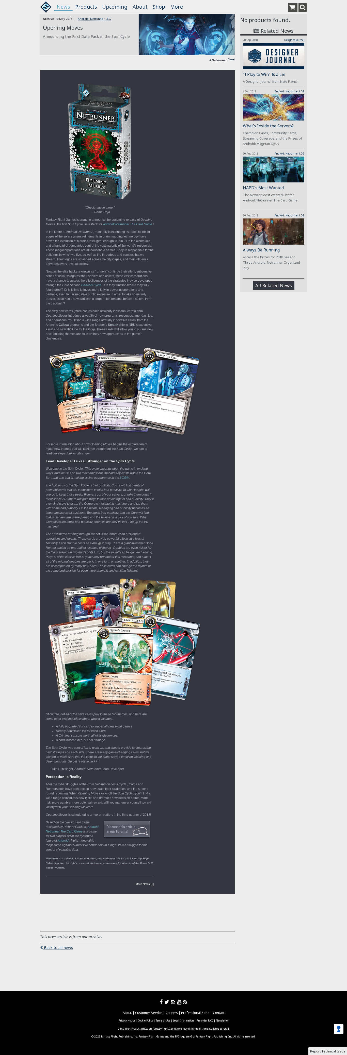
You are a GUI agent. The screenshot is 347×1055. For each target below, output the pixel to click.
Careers (172, 1012)
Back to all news (58, 947)
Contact (218, 1012)
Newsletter (222, 1020)
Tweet (231, 59)
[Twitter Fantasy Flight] (167, 1001)
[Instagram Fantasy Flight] (174, 1001)
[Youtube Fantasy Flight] (180, 1001)
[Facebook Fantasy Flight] (162, 1001)
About (140, 6)
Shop (159, 6)
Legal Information (183, 1020)
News (63, 6)
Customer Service (148, 1012)
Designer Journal (294, 40)
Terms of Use (163, 1020)
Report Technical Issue (327, 1051)
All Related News (273, 285)
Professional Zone (195, 1012)
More (176, 6)
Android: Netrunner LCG (94, 19)
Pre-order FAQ (205, 1020)
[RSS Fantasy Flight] (185, 1001)
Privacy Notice (127, 1020)
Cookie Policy (145, 1020)
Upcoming (115, 6)
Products (86, 6)
